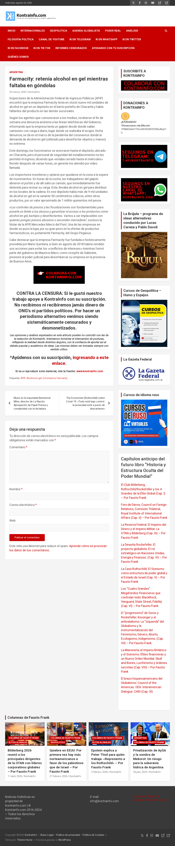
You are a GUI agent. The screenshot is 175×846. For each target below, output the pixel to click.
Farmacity (62, 378)
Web (12, 520)
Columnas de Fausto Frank (28, 717)
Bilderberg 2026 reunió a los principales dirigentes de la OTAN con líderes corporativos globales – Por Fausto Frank (25, 760)
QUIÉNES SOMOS (18, 56)
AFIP (23, 378)
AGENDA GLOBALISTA (86, 30)
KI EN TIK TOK (41, 48)
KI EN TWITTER (132, 39)
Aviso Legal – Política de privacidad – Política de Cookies (72, 834)
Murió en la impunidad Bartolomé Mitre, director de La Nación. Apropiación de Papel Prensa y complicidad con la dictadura (32, 403)
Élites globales (18, 742)
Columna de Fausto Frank (24, 738)
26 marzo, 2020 (17, 92)
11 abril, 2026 (15, 776)
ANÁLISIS (132, 30)
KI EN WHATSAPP (106, 39)
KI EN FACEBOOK (18, 48)
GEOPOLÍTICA (58, 30)
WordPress (64, 839)
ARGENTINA (16, 72)
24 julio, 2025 (140, 772)
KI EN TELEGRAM (80, 39)
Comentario (18, 447)
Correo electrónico (23, 505)
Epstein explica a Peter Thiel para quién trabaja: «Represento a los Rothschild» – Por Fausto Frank (108, 758)
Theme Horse (24, 839)
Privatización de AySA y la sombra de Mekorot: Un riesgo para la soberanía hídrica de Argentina (149, 758)
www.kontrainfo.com (89, 371)
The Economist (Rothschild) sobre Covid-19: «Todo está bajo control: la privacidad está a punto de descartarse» (85, 403)
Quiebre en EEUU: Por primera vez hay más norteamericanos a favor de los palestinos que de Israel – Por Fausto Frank (66, 760)
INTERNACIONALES (33, 30)
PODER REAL (113, 30)
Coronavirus (49, 378)
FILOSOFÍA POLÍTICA (21, 39)
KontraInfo (34, 92)
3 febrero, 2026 (99, 772)
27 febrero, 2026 (59, 776)
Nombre (16, 489)
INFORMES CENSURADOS (71, 48)
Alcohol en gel (34, 378)
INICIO (11, 30)
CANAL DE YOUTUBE (51, 39)
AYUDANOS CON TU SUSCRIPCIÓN (113, 48)
